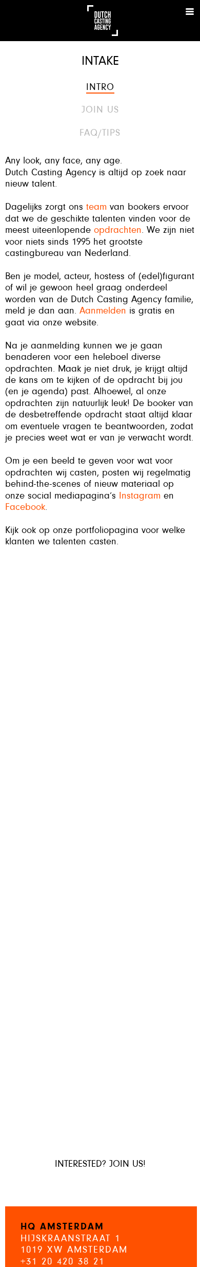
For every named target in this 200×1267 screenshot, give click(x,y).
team (96, 207)
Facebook (25, 507)
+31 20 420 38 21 (63, 1262)
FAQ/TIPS (100, 133)
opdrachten (118, 230)
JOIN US (100, 110)
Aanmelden (102, 311)
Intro (100, 88)
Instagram (140, 496)
